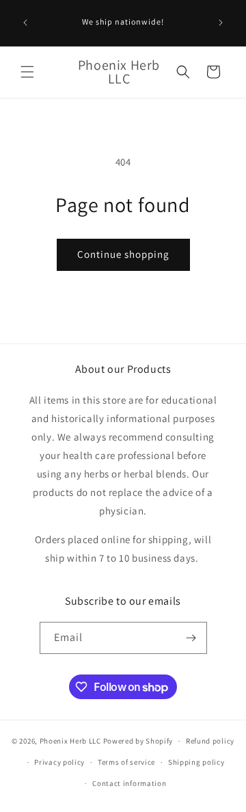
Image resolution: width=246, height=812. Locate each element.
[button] (27, 72)
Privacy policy (59, 762)
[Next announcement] (221, 23)
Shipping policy (196, 762)
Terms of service (126, 762)
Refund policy (210, 741)
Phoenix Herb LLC (70, 741)
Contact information (129, 783)
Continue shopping (123, 254)
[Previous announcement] (25, 23)
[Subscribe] (191, 638)
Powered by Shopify (138, 741)
